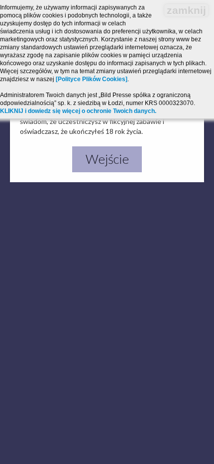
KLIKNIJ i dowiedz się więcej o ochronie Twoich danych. (78, 111)
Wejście (107, 159)
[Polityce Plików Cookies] (91, 79)
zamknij (186, 10)
